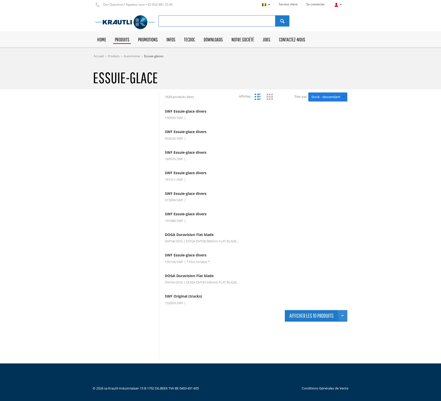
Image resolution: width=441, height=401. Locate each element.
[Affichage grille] (270, 97)
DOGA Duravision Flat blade (189, 235)
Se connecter (315, 4)
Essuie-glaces (154, 56)
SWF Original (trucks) (183, 296)
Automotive (132, 56)
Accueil (99, 56)
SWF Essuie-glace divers (185, 111)
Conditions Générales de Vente (325, 388)
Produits (114, 56)
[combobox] (327, 97)
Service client (288, 4)
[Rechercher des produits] (282, 21)
